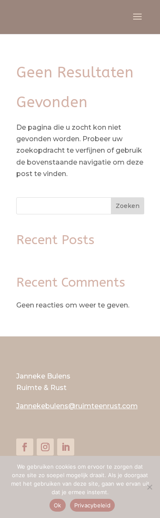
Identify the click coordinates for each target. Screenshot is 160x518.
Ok (57, 505)
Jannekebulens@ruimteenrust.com (77, 406)
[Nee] (149, 487)
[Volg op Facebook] (24, 446)
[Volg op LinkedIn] (65, 446)
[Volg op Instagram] (45, 446)
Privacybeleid (92, 505)
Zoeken (128, 206)
